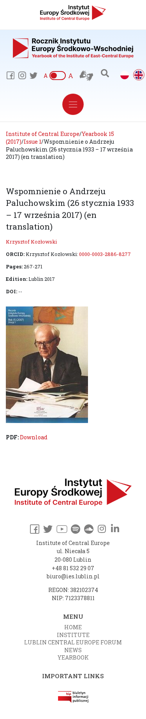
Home (73, 627)
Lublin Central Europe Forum (73, 642)
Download (33, 437)
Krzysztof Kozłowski (31, 242)
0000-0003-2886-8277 (105, 254)
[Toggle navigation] (73, 104)
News (73, 650)
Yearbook (73, 657)
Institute (73, 635)
